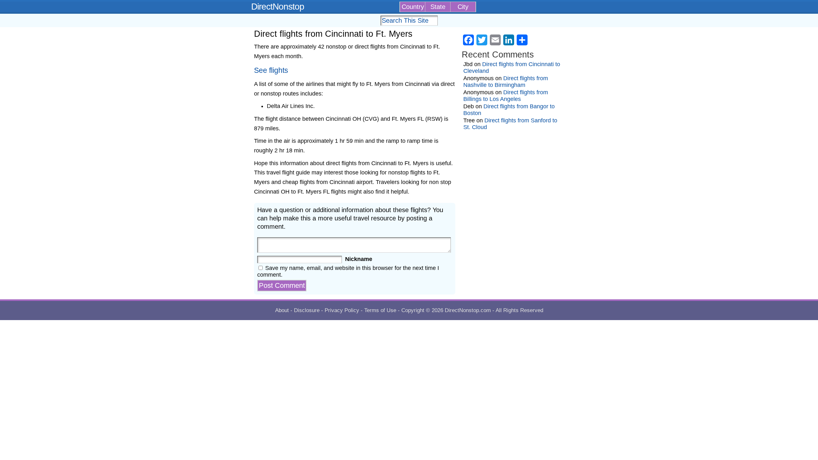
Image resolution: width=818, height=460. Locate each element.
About (282, 310)
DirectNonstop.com (468, 310)
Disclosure (307, 310)
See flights (271, 70)
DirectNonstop (277, 7)
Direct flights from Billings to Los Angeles (505, 95)
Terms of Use (380, 310)
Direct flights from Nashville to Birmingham (505, 81)
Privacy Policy (342, 310)
